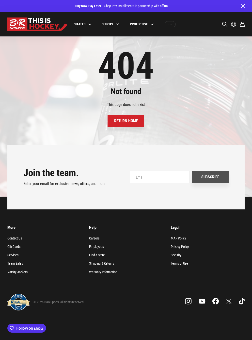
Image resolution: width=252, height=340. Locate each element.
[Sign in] (233, 24)
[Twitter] (229, 301)
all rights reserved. (72, 302)
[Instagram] (188, 301)
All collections (91, 24)
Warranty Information (103, 272)
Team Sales (15, 263)
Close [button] (243, 6)
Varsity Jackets (17, 272)
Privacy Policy (180, 247)
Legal (175, 227)
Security (176, 255)
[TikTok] (242, 301)
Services (12, 255)
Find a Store (97, 255)
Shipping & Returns (101, 263)
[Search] (224, 24)
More (11, 227)
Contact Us (14, 238)
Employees (96, 247)
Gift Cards (13, 247)
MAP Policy (178, 238)
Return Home (126, 121)
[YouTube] (202, 301)
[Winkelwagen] (242, 24)
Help (92, 227)
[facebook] (215, 301)
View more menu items (170, 24)
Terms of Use (179, 263)
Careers (94, 238)
